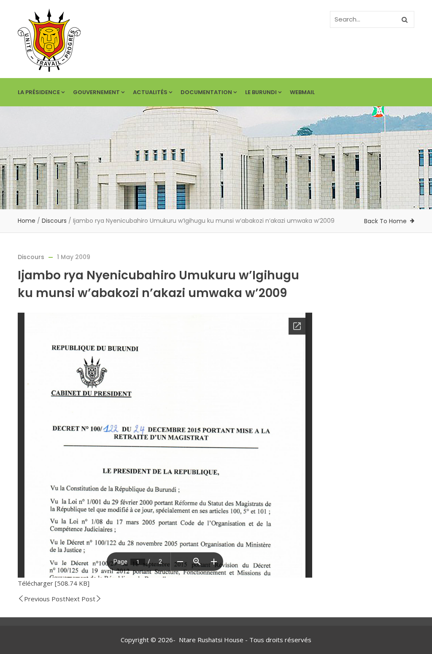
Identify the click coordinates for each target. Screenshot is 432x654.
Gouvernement (96, 92)
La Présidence (39, 92)
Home (26, 220)
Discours (54, 220)
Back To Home (385, 221)
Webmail (302, 92)
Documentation (206, 92)
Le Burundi (261, 92)
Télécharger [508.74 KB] (53, 583)
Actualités (150, 92)
